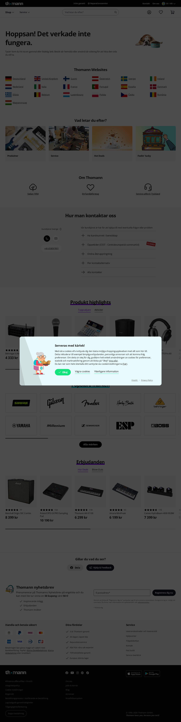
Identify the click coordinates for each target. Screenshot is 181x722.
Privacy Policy (147, 380)
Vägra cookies (82, 371)
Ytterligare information (106, 371)
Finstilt (135, 380)
